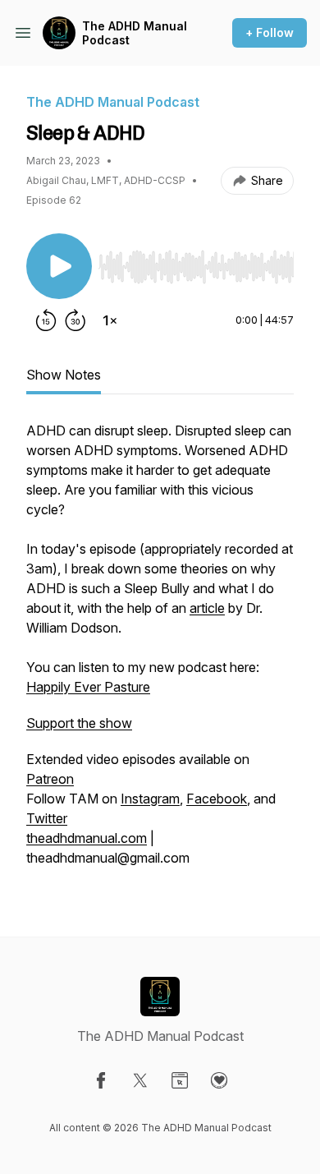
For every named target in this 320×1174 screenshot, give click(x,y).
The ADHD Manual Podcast (134, 33)
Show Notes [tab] (63, 374)
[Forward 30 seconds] (75, 320)
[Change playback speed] (110, 320)
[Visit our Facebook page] (101, 1080)
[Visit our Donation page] (219, 1080)
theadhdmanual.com (86, 838)
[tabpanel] (160, 652)
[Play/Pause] (59, 266)
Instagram (150, 798)
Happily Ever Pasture (88, 687)
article (207, 608)
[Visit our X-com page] (140, 1080)
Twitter (46, 818)
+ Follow (269, 32)
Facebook (216, 798)
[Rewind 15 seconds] (45, 320)
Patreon (50, 779)
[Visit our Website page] (179, 1080)
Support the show (79, 723)
